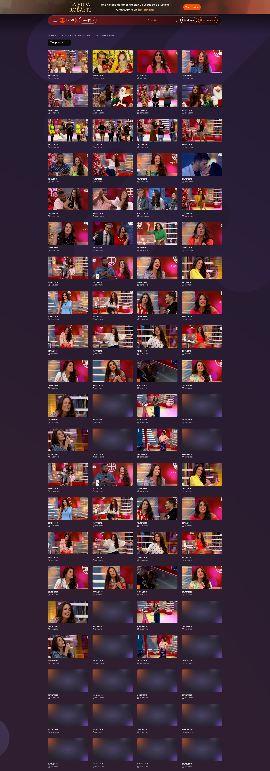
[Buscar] (175, 20)
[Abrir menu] (55, 20)
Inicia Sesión (188, 20)
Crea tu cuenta (208, 20)
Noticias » (63, 35)
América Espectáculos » (84, 35)
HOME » (52, 35)
